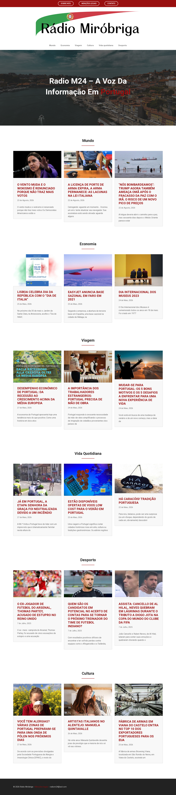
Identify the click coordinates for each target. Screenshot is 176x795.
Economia (65, 45)
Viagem (78, 45)
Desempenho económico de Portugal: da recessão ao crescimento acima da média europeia (37, 395)
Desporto (122, 45)
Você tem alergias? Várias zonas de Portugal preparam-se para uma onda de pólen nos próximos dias (36, 731)
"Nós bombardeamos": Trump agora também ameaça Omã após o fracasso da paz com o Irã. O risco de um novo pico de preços (138, 194)
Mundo (52, 45)
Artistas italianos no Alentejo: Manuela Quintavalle (86, 725)
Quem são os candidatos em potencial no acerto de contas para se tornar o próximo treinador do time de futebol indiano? (88, 615)
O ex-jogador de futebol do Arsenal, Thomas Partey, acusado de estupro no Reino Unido (36, 611)
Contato (111, 3)
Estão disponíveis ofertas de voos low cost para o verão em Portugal (86, 507)
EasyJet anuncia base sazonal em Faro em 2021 (86, 295)
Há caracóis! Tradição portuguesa (137, 500)
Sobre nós (66, 3)
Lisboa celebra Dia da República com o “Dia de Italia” (36, 295)
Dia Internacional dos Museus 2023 (137, 294)
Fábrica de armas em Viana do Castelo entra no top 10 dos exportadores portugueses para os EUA (138, 731)
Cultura (90, 45)
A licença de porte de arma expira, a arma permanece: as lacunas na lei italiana (87, 190)
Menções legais (89, 3)
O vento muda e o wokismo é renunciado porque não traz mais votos (36, 190)
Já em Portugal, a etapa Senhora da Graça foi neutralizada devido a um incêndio (37, 507)
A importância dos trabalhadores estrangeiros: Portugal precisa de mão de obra (85, 395)
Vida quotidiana (106, 45)
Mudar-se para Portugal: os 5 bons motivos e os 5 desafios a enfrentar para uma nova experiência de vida (138, 394)
